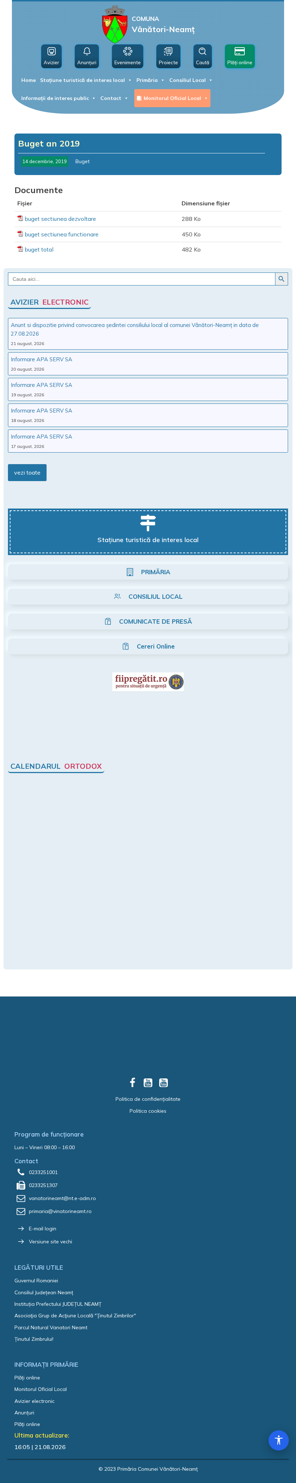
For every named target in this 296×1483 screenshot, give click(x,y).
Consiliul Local (187, 80)
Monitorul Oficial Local (172, 98)
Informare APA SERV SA (41, 359)
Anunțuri (24, 1412)
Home (28, 80)
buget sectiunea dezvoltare (60, 218)
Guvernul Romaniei (36, 1280)
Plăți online (27, 1377)
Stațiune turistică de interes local (82, 80)
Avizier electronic (34, 1401)
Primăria (147, 80)
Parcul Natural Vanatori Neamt (50, 1327)
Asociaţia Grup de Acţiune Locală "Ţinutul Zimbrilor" (75, 1315)
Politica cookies (148, 1111)
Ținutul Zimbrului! (33, 1339)
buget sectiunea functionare (62, 234)
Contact (110, 98)
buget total (39, 249)
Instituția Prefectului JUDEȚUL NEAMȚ (57, 1304)
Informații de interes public (55, 98)
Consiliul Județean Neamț (43, 1292)
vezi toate (27, 472)
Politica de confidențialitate (148, 1099)
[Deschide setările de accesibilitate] (279, 1440)
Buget (82, 161)
